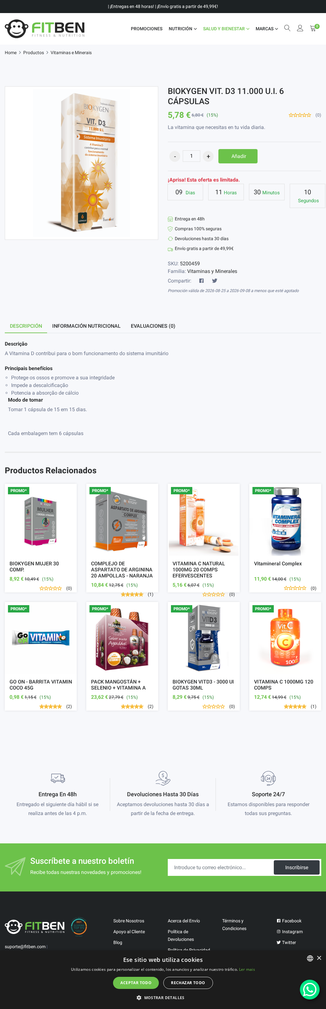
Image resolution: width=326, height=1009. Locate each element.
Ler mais (247, 969)
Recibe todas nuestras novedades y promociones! (85, 872)
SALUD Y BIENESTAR (224, 28)
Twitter (288, 942)
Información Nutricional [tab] (86, 326)
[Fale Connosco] (310, 989)
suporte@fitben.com (25, 946)
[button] (163, 997)
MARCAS (264, 28)
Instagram (292, 931)
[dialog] (163, 979)
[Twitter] (214, 281)
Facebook (291, 920)
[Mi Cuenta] (300, 28)
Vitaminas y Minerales (212, 271)
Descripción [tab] (26, 326)
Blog (117, 942)
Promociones (146, 28)
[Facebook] (201, 281)
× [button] (318, 958)
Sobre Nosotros (128, 920)
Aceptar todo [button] (136, 982)
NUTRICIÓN (180, 28)
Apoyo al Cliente (129, 931)
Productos (33, 52)
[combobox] (310, 958)
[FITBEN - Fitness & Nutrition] (44, 29)
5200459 (190, 264)
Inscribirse (296, 867)
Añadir (238, 156)
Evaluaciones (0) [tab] (153, 326)
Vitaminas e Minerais (71, 52)
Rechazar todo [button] (188, 982)
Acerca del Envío (184, 920)
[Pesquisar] (287, 28)
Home (11, 52)
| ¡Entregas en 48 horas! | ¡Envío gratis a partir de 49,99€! (163, 6)
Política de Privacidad (189, 950)
